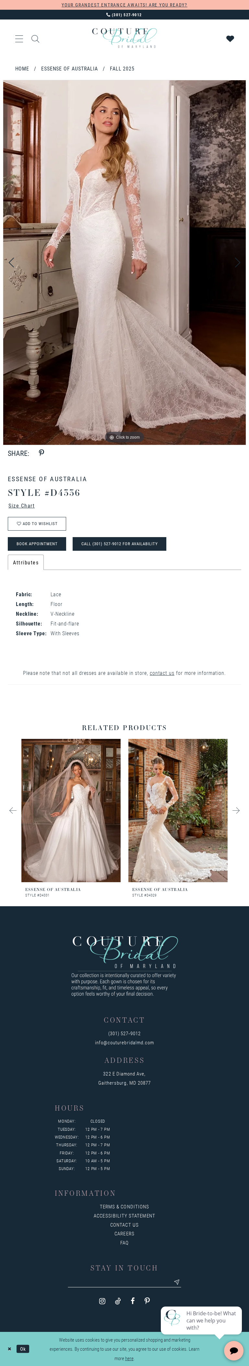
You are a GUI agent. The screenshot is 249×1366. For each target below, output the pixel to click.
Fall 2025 (122, 68)
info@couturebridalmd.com (124, 1042)
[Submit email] (176, 1282)
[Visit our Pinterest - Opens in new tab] (147, 1301)
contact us (162, 672)
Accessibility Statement (124, 1215)
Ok (23, 1349)
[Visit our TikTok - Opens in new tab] (118, 1301)
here (129, 1358)
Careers (124, 1233)
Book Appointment (37, 544)
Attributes (26, 562)
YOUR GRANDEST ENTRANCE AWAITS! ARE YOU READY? (124, 5)
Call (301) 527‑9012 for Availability (119, 544)
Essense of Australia (69, 68)
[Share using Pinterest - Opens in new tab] (41, 453)
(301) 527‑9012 (124, 1033)
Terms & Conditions (124, 1206)
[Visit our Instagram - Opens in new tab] (102, 1301)
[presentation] (71, 810)
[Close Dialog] (9, 1349)
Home (22, 68)
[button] (19, 38)
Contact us (124, 1224)
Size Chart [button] (21, 505)
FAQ (124, 1242)
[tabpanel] (124, 262)
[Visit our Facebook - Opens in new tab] (133, 1301)
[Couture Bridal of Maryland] (124, 38)
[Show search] (36, 38)
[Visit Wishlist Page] (230, 38)
